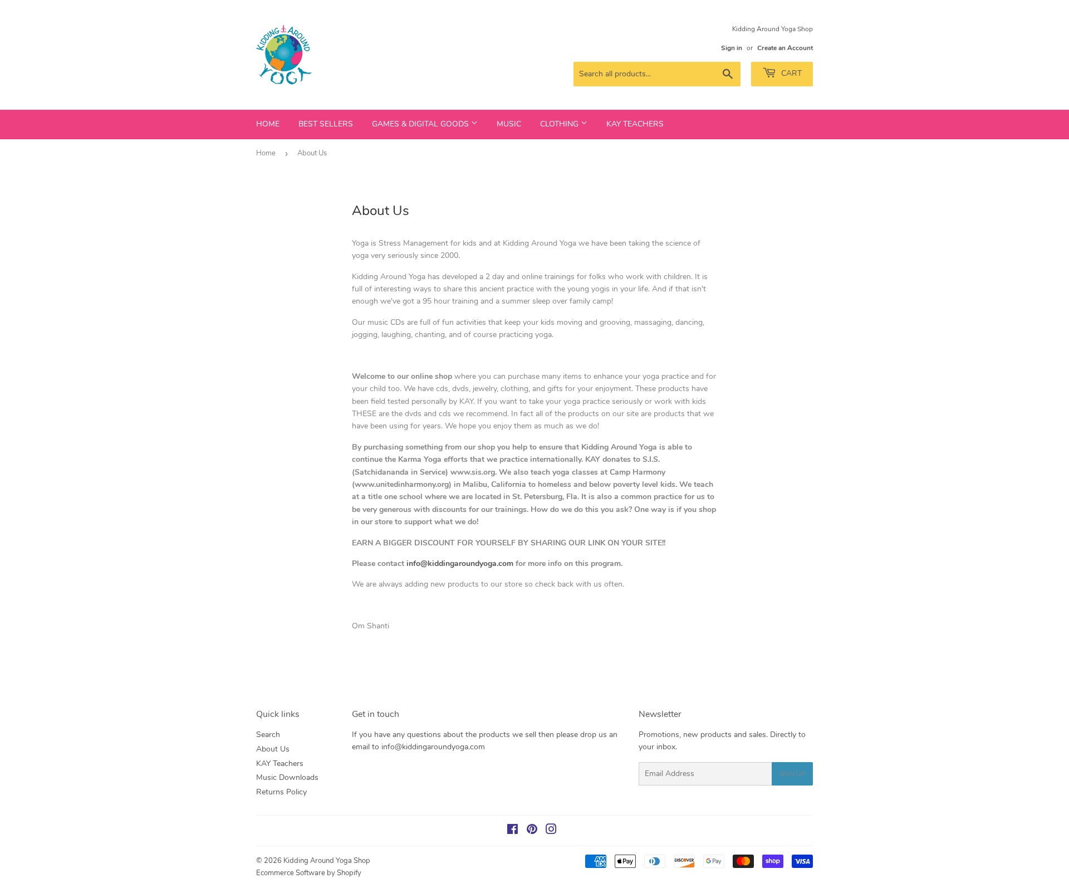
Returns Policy (281, 792)
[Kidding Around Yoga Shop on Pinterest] (532, 831)
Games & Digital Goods (421, 124)
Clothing (560, 124)
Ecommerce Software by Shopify (308, 873)
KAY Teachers (635, 124)
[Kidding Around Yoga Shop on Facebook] (512, 831)
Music (509, 124)
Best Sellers (325, 124)
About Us (273, 749)
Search (268, 734)
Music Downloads (287, 777)
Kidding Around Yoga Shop (326, 861)
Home (267, 124)
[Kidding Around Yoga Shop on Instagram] (551, 831)
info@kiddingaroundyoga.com (459, 563)
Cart (790, 73)
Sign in (731, 47)
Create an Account (785, 47)
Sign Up (792, 773)
